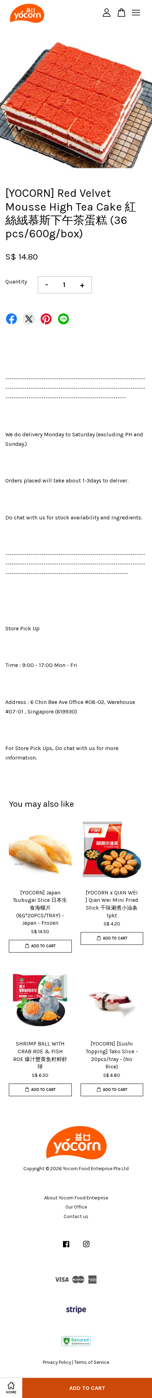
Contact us (76, 1216)
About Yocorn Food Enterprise (76, 1197)
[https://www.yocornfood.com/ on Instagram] (86, 1247)
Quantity (16, 281)
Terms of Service (91, 1362)
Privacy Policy (57, 1362)
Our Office (76, 1207)
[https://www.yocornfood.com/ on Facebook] (66, 1247)
